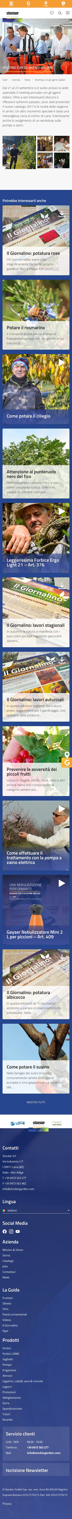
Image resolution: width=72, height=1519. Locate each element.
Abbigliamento (12, 1398)
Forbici (7, 1348)
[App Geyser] (28, 4)
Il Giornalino (10, 1325)
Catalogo (8, 1261)
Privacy (7, 1504)
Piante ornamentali (15, 1314)
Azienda (16, 79)
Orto (5, 1309)
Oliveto (7, 1303)
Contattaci (9, 1272)
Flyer (6, 1331)
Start (5, 79)
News (27, 79)
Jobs (5, 1266)
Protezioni (9, 1392)
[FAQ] (63, 4)
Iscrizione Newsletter (27, 1470)
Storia (6, 1255)
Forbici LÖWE (11, 1354)
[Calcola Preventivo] (11, 4)
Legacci (7, 1387)
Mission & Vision (13, 1250)
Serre (6, 1403)
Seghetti (8, 1359)
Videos (7, 1320)
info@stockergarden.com (18, 1189)
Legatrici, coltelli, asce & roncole (23, 1381)
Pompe (7, 1365)
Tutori (6, 1414)
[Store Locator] (46, 4)
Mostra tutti (36, 1102)
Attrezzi (7, 1376)
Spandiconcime (12, 1408)
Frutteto (8, 1298)
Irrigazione (9, 1370)
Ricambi (8, 1419)
